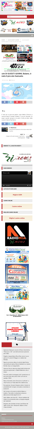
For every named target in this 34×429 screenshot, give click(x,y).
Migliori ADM (17, 195)
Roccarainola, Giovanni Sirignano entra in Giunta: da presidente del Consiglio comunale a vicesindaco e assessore (17, 387)
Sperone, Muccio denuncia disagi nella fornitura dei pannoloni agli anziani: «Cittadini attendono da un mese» (17, 370)
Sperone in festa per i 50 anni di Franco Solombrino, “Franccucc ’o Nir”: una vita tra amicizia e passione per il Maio (17, 351)
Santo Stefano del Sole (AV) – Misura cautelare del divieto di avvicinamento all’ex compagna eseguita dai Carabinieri (16, 399)
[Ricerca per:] (17, 16)
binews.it (13, 80)
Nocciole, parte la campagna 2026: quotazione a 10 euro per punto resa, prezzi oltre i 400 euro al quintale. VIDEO (17, 376)
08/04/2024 (5, 80)
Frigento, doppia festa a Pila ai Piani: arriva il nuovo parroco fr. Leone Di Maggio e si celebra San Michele (16, 358)
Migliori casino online (17, 218)
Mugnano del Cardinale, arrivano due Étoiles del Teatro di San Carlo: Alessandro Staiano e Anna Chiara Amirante (16, 405)
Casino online (17, 206)
